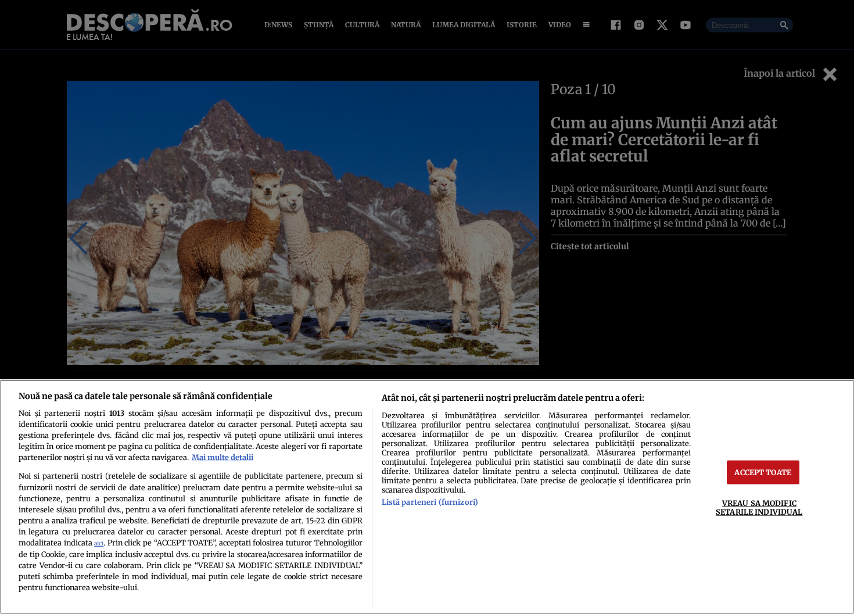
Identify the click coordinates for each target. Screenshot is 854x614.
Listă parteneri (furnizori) (430, 502)
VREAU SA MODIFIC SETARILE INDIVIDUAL (759, 507)
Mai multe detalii (222, 457)
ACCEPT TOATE (762, 472)
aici (98, 543)
